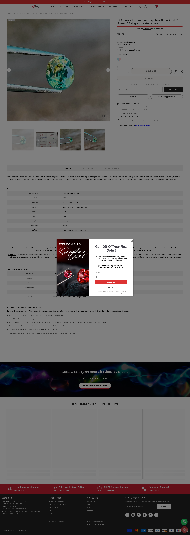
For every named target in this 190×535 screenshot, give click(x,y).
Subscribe (111, 282)
